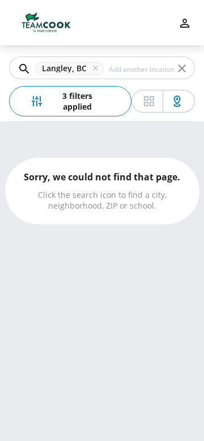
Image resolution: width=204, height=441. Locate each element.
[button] (72, 68)
